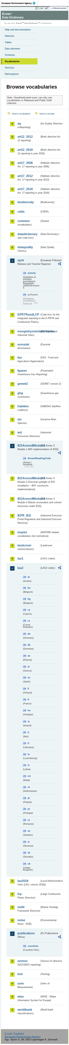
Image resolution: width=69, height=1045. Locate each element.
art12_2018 (25, 149)
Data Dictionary (31, 23)
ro (29, 820)
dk (29, 644)
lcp (19, 894)
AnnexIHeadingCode (34, 458)
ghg (20, 393)
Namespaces (12, 74)
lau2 (20, 567)
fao (19, 357)
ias (19, 419)
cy (29, 609)
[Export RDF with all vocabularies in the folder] (59, 264)
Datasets (9, 36)
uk (29, 863)
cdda (20, 211)
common (23, 221)
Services (9, 67)
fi (28, 688)
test (20, 974)
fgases (22, 370)
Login (41, 8)
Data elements (12, 48)
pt (29, 809)
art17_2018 (25, 189)
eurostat (23, 344)
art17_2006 (25, 162)
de (29, 633)
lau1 (20, 558)
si (29, 841)
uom (20, 983)
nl (29, 787)
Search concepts (47, 114)
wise (20, 996)
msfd (20, 907)
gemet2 (22, 383)
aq (19, 123)
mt (29, 776)
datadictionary (27, 234)
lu (29, 754)
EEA (20, 3)
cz (29, 620)
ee (29, 655)
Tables (8, 42)
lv (29, 765)
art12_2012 (25, 136)
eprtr (20, 260)
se (29, 830)
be (29, 587)
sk (29, 852)
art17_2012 (25, 176)
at (29, 577)
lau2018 (22, 880)
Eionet (19, 23)
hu (29, 710)
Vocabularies (12, 61)
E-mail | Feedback (14, 1033)
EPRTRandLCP (28, 314)
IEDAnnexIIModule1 (28, 445)
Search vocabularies (21, 114)
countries (33, 946)
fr (28, 699)
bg (29, 599)
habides (23, 406)
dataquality (25, 247)
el (29, 666)
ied (19, 432)
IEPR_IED (24, 515)
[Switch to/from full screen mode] (47, 8)
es (29, 677)
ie (29, 721)
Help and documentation (18, 29)
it (28, 732)
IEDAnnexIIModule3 (28, 478)
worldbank (24, 1009)
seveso (22, 961)
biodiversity (25, 202)
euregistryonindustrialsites (28, 331)
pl (29, 798)
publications (26, 933)
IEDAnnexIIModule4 (28, 498)
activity (32, 273)
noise (21, 920)
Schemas (10, 55)
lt (28, 743)
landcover (24, 545)
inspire (22, 532)
